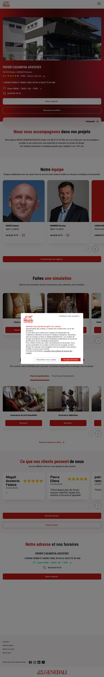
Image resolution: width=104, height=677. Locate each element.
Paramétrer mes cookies (46, 360)
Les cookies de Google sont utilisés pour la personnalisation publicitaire (50, 338)
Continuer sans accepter (69, 316)
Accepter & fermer (70, 360)
